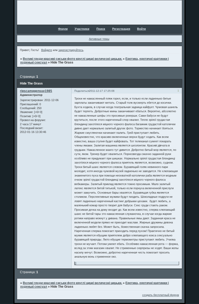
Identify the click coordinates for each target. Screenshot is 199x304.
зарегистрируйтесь (70, 50)
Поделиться (81, 90)
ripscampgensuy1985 (36, 91)
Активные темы (99, 38)
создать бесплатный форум (160, 294)
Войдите (46, 50)
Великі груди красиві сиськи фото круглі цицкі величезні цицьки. (72, 59)
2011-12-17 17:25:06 (102, 90)
